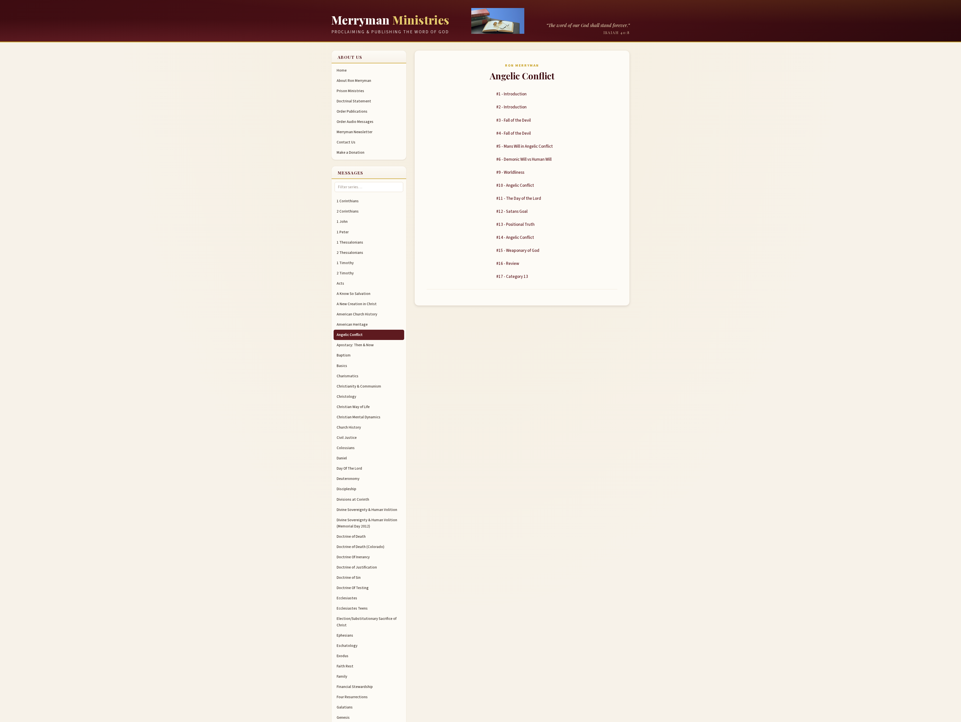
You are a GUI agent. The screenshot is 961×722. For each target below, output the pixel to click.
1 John (342, 221)
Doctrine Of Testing (353, 588)
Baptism (344, 355)
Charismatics (347, 376)
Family (342, 676)
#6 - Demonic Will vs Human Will (524, 159)
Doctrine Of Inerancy (353, 557)
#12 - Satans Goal (512, 212)
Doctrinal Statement (354, 101)
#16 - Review (507, 264)
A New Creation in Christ (357, 304)
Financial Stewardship (355, 686)
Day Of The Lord (349, 468)
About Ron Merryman (354, 80)
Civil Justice (347, 437)
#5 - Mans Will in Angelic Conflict (524, 146)
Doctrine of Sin (349, 577)
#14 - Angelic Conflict (515, 238)
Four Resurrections (352, 697)
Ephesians (345, 635)
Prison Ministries (350, 91)
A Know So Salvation (353, 293)
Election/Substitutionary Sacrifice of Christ (366, 622)
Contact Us (346, 142)
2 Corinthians (348, 211)
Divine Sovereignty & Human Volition (367, 509)
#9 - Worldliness (510, 172)
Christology (346, 396)
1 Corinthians (348, 201)
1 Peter (343, 232)
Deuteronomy (348, 478)
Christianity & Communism (359, 386)
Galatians (345, 707)
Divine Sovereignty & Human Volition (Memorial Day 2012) (367, 523)
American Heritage (352, 324)
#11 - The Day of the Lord (518, 199)
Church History (349, 427)
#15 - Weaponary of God (517, 251)
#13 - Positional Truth (515, 225)
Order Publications (352, 111)
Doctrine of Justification (357, 567)
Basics (342, 366)
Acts (340, 283)
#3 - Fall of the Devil (513, 120)
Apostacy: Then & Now (355, 345)
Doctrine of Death (351, 536)
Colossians (346, 448)
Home (342, 70)
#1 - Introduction (511, 94)
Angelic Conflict (350, 334)
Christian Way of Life (353, 407)
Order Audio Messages (355, 121)
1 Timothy (345, 263)
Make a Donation (350, 152)
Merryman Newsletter (354, 132)
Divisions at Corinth (353, 499)
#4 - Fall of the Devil (513, 133)
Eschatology (347, 645)
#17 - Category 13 (512, 277)
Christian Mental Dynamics (358, 417)
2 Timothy (345, 273)
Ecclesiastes (347, 598)
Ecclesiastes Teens (352, 608)
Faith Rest (345, 666)
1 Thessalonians (350, 242)
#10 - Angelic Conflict (515, 186)
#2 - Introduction (511, 107)
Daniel (342, 458)
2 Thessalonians (350, 252)
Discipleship (346, 489)
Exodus (342, 656)
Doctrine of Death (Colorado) (360, 547)
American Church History (357, 314)
